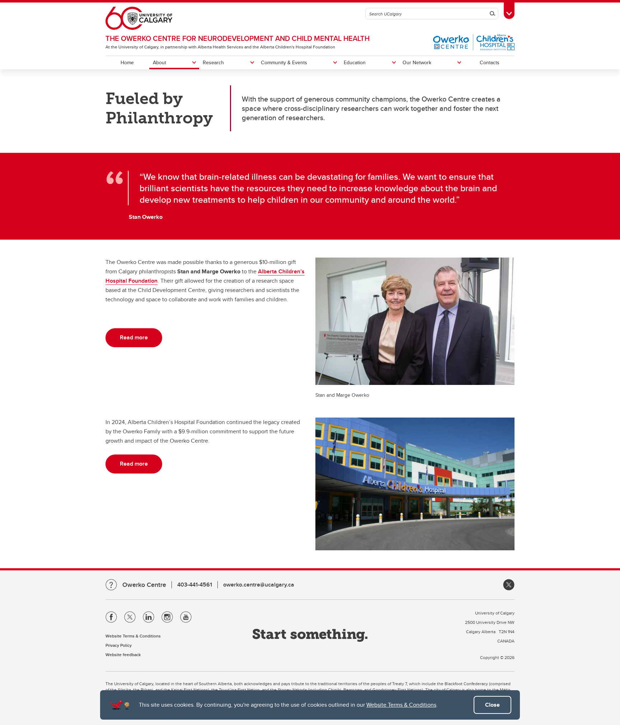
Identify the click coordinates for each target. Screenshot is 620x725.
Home (127, 62)
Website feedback (123, 654)
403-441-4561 (194, 584)
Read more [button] (134, 337)
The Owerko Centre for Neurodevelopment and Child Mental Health (237, 38)
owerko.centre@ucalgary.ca (258, 584)
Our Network (417, 62)
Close (492, 705)
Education (355, 62)
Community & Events (284, 62)
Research (213, 62)
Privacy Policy (118, 645)
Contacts (489, 62)
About (159, 62)
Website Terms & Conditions (401, 705)
